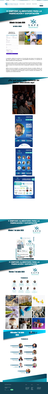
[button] (34, 113)
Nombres (7, 36)
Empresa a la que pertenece (9, 44)
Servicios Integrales (27, 387)
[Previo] (17, 248)
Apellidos (13, 36)
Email (6, 39)
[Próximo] (33, 248)
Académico (27, 389)
